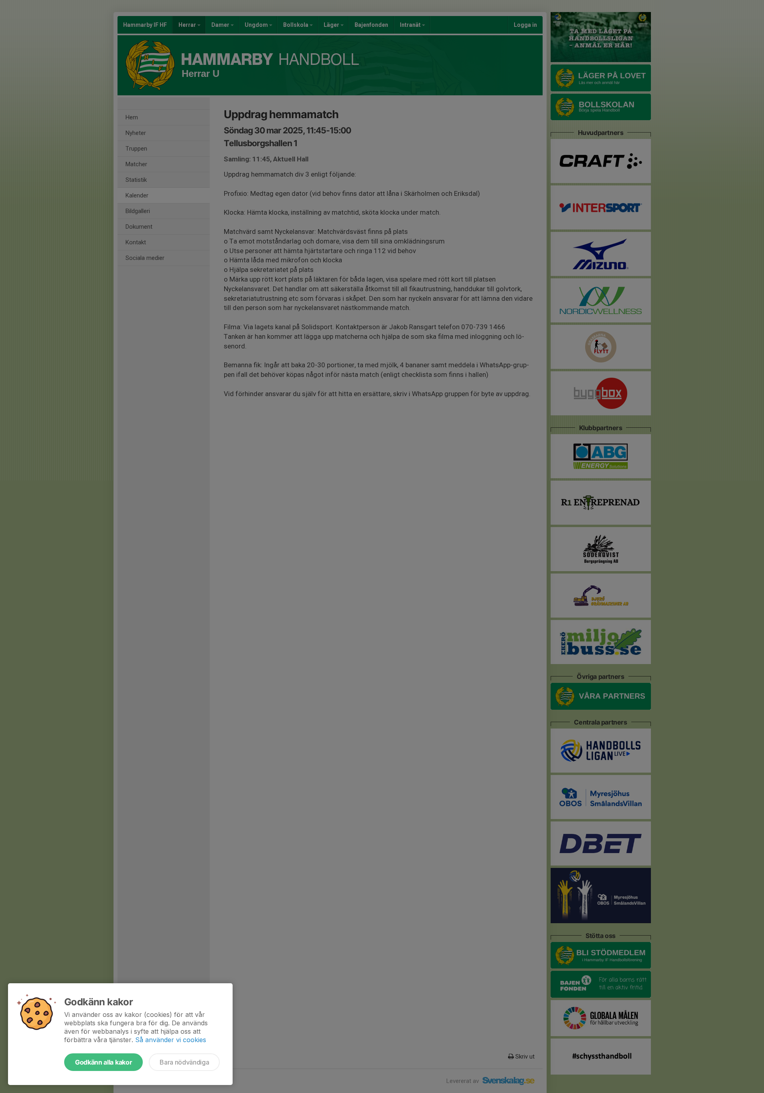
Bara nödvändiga (184, 1062)
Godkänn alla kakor (103, 1062)
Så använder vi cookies (170, 1040)
